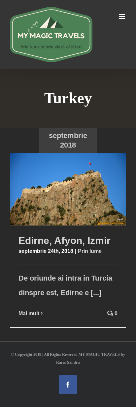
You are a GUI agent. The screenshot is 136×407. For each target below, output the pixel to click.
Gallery (81, 189)
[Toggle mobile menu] (122, 16)
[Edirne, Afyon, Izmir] (68, 189)
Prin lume (90, 251)
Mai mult (28, 313)
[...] (96, 292)
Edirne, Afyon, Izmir (55, 189)
